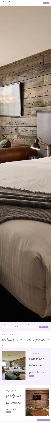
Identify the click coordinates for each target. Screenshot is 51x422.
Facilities (25, 2)
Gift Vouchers (38, 2)
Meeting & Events (19, 2)
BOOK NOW (46, 2)
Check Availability (43, 326)
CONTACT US (46, 419)
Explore (29, 2)
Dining (13, 2)
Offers (33, 2)
